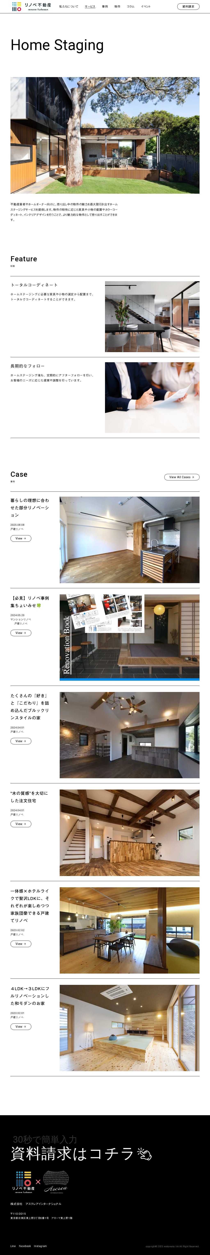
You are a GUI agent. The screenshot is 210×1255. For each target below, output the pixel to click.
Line (13, 1246)
